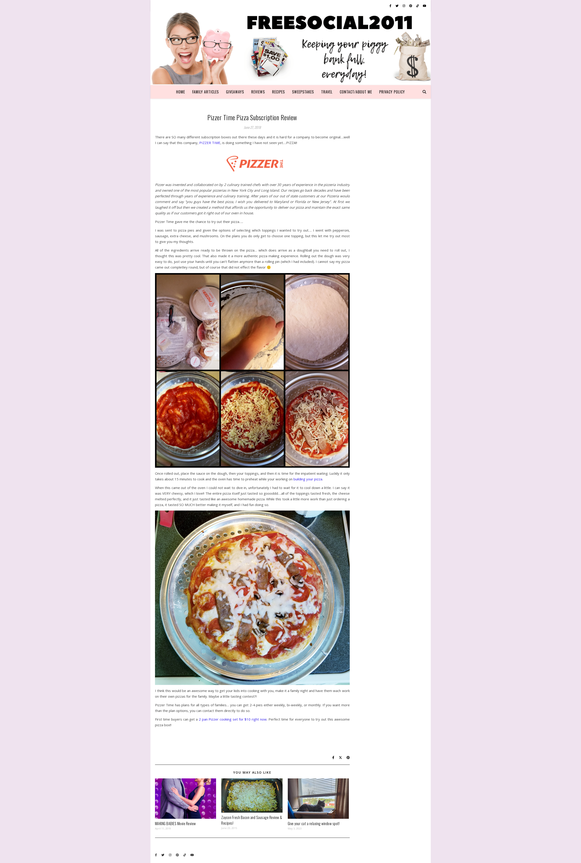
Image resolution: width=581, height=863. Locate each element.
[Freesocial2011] (290, 48)
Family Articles (205, 92)
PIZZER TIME (209, 142)
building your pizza (307, 479)
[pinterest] (411, 6)
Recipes (278, 92)
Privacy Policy (392, 92)
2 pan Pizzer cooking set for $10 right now (232, 719)
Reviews (258, 92)
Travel (326, 92)
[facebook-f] (390, 6)
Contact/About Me (356, 92)
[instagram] (404, 6)
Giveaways (235, 92)
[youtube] (424, 6)
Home (180, 92)
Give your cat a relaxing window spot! (314, 823)
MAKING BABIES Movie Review (175, 823)
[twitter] (397, 6)
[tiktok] (417, 6)
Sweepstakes (303, 92)
